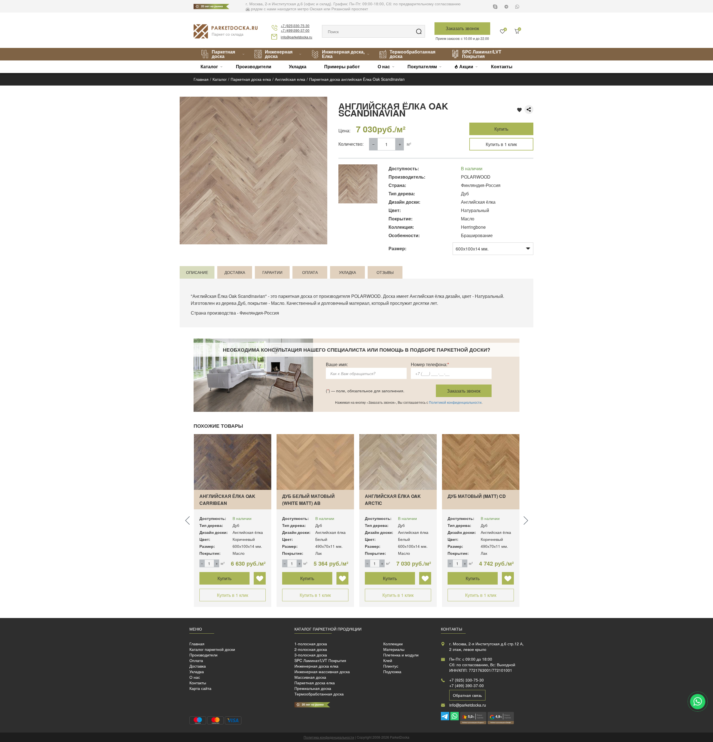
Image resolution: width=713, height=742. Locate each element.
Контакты (501, 66)
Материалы (393, 649)
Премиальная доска (312, 688)
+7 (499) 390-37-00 (466, 685)
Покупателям (422, 66)
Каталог (209, 66)
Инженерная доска (278, 53)
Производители (253, 66)
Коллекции (393, 643)
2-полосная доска (310, 649)
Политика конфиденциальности (329, 737)
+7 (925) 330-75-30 (466, 680)
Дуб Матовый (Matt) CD (477, 496)
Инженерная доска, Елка (343, 53)
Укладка (297, 66)
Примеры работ (342, 66)
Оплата (196, 660)
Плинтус (390, 666)
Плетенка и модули (401, 655)
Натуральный (489, 296)
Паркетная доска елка (314, 682)
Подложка (392, 671)
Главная (196, 643)
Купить (501, 129)
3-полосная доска (310, 655)
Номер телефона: (430, 364)
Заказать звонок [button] (462, 28)
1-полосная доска (310, 643)
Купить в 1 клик (501, 144)
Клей (387, 660)
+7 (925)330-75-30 (295, 25)
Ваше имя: (337, 364)
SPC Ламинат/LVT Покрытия (481, 53)
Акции (466, 66)
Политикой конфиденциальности (455, 402)
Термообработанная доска (412, 53)
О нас (384, 66)
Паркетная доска (223, 53)
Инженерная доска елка (316, 666)
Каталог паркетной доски (212, 649)
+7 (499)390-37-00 (295, 30)
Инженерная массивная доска (322, 671)
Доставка (197, 666)
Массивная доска (310, 677)
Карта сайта (200, 688)
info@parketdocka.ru (296, 37)
